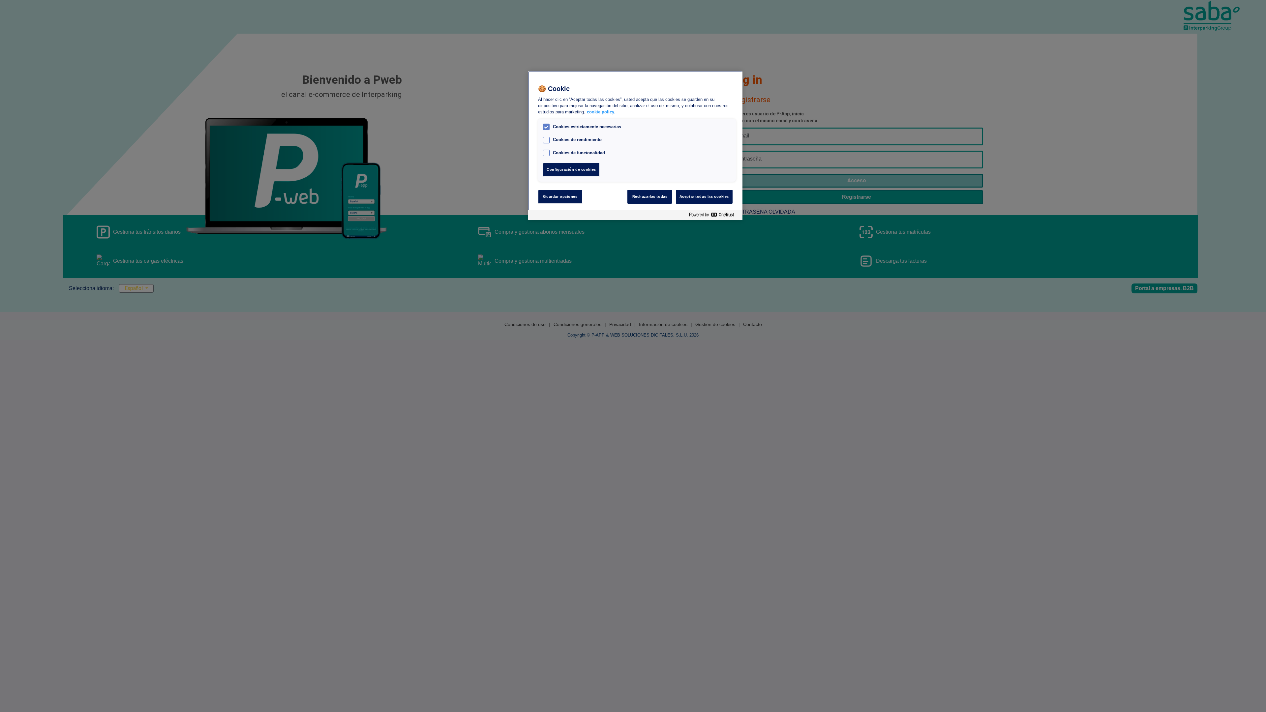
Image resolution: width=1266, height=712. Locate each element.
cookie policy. (601, 112)
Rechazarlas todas (650, 196)
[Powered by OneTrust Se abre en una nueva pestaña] (714, 216)
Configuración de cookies (571, 169)
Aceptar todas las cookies (704, 196)
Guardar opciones (560, 196)
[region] (635, 145)
